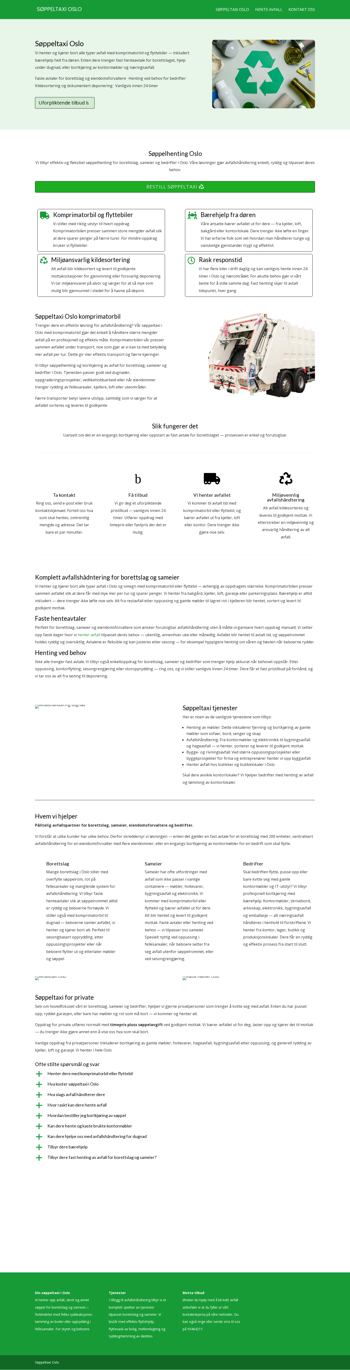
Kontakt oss (302, 10)
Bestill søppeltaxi (172, 187)
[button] (175, 1074)
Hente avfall (268, 10)
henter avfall (89, 634)
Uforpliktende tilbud (62, 102)
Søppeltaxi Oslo (232, 10)
